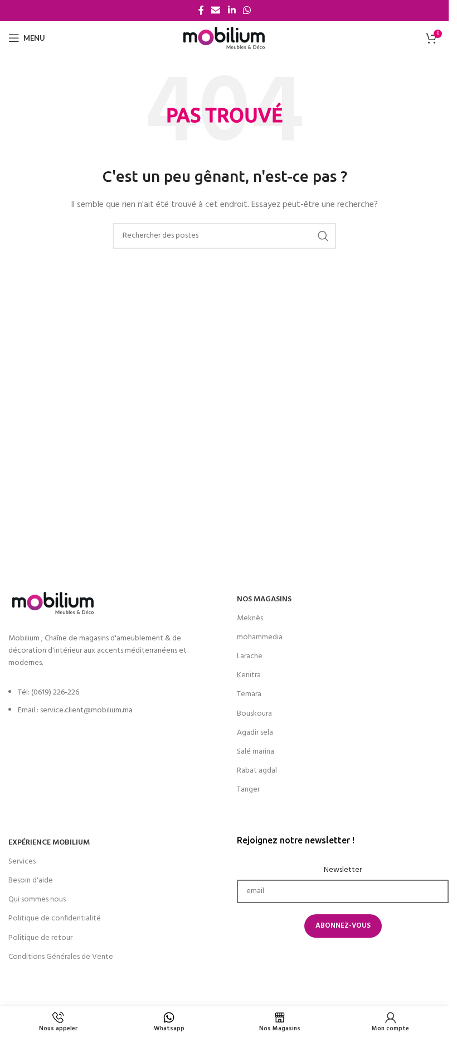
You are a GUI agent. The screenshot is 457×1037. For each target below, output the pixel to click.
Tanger (248, 789)
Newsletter (343, 870)
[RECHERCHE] (323, 236)
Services (22, 861)
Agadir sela (255, 732)
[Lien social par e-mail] (216, 11)
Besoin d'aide (30, 880)
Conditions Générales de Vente (60, 957)
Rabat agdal (257, 770)
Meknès (250, 618)
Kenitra (249, 675)
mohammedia (260, 637)
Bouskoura (254, 713)
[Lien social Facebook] (201, 11)
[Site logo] (224, 38)
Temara (249, 694)
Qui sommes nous (37, 899)
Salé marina (255, 751)
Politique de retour (40, 938)
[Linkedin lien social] (231, 11)
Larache (249, 656)
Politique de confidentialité (54, 918)
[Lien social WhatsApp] (246, 11)
